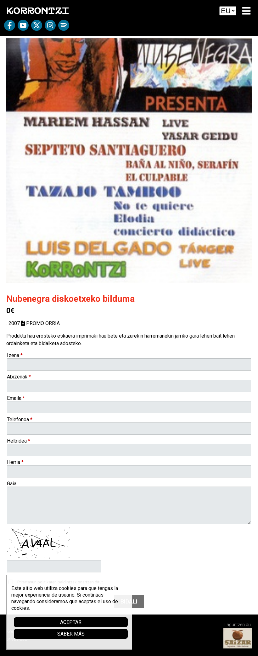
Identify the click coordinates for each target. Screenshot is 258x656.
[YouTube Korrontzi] (23, 27)
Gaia (11, 484)
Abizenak (19, 377)
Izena (15, 355)
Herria (15, 462)
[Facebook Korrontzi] (9, 27)
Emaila (16, 398)
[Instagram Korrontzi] (50, 27)
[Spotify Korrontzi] (63, 27)
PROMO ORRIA (42, 323)
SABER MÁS (71, 634)
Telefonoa (19, 419)
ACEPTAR (70, 622)
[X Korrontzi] (36, 27)
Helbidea (18, 441)
